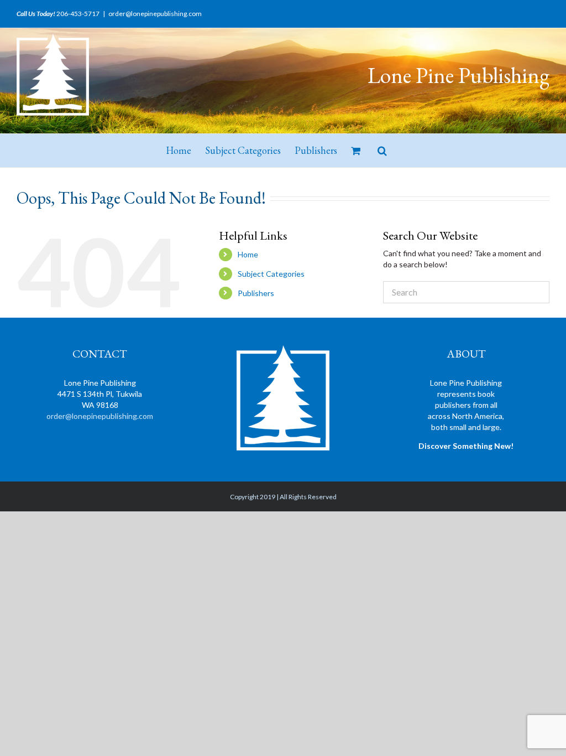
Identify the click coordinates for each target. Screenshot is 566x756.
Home (248, 254)
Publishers (256, 293)
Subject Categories (271, 273)
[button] (382, 150)
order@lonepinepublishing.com (155, 13)
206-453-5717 (77, 13)
